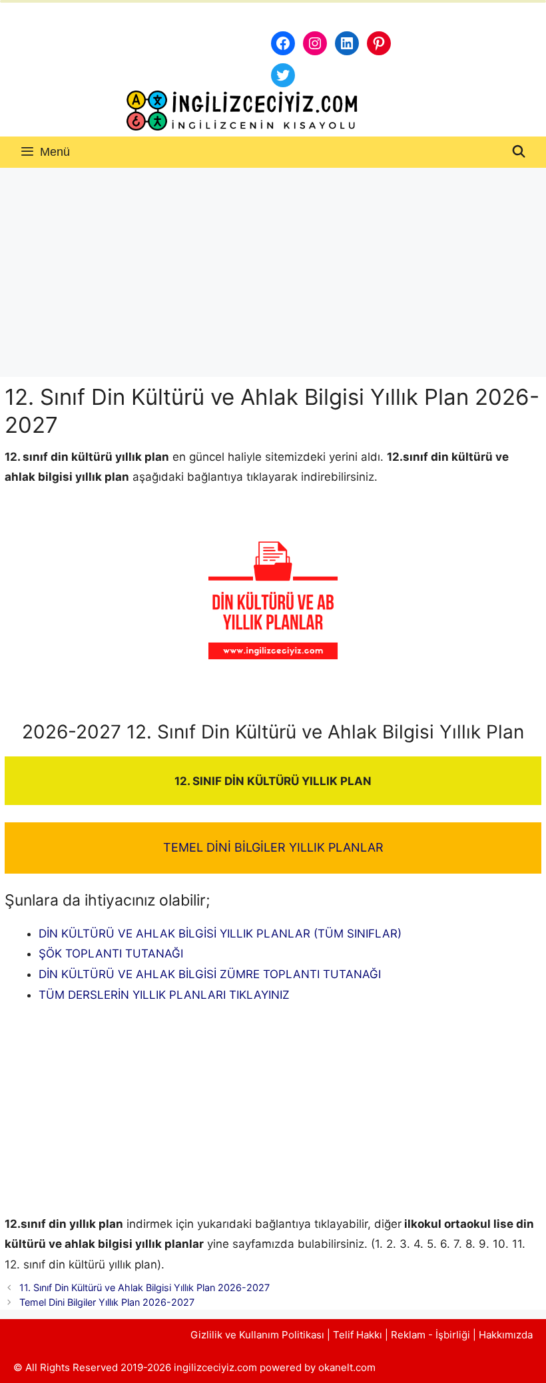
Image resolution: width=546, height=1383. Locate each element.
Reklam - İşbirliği (432, 1334)
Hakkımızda (506, 1334)
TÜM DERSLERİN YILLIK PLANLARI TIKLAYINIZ (164, 994)
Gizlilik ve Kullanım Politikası (257, 1334)
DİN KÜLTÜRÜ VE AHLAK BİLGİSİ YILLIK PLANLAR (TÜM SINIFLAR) (220, 933)
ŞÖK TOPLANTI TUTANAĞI (111, 953)
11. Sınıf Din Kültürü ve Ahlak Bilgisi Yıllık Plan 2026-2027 (144, 1287)
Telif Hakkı (357, 1334)
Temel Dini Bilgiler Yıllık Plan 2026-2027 (106, 1302)
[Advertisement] (273, 267)
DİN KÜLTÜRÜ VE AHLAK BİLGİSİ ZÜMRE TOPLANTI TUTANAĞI (210, 974)
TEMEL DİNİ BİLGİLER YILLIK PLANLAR (273, 847)
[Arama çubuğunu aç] (519, 152)
